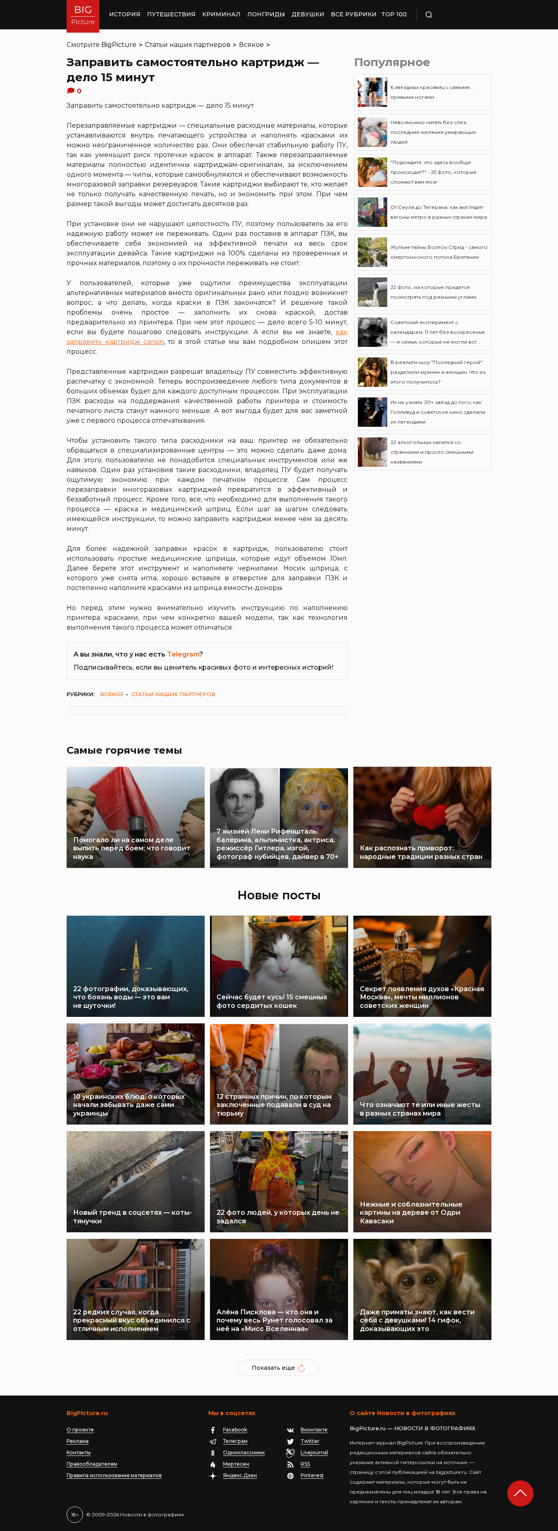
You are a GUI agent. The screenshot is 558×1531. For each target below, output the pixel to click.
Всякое (251, 45)
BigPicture (118, 45)
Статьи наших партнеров (187, 45)
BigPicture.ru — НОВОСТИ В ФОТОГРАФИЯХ (412, 1428)
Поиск (452, 14)
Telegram (183, 654)
